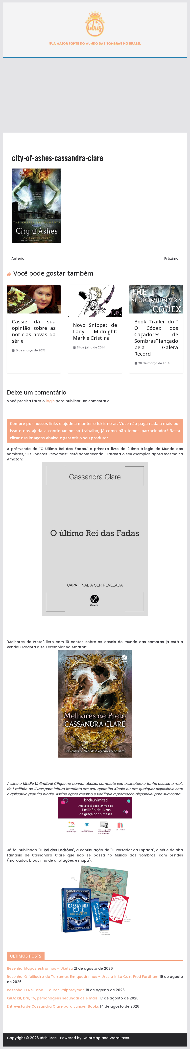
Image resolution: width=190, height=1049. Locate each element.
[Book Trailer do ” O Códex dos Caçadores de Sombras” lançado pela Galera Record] (156, 287)
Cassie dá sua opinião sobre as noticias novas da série (34, 331)
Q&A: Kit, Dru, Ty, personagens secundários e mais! (52, 998)
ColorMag (91, 1037)
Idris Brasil (49, 1037)
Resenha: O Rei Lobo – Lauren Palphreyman (46, 990)
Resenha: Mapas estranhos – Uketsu (40, 968)
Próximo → (173, 258)
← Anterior (16, 258)
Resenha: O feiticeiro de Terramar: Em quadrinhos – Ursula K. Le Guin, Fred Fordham (83, 976)
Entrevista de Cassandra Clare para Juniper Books (53, 1006)
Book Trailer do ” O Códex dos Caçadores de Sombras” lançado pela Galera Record (156, 337)
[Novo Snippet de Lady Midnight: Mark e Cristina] (95, 287)
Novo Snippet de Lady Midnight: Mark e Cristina (95, 331)
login (50, 400)
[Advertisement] (95, 95)
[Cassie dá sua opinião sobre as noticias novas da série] (34, 287)
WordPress (119, 1037)
